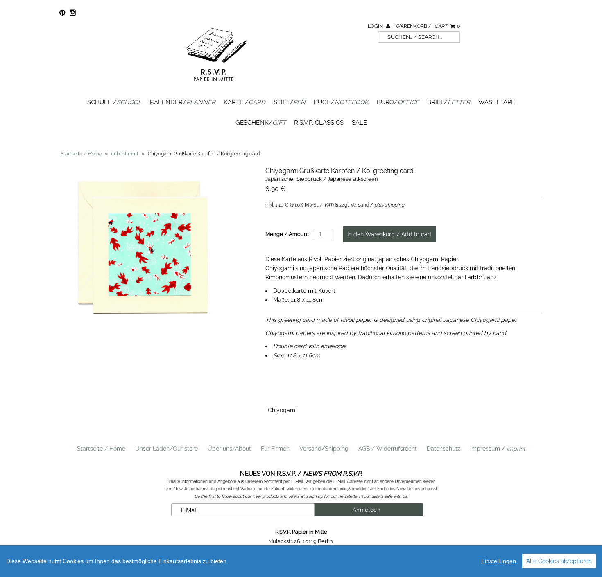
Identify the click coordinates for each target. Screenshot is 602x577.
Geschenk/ (260, 122)
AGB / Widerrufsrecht (387, 448)
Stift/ (290, 102)
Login (376, 26)
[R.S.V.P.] (216, 84)
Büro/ (398, 102)
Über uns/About (229, 448)
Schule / (114, 102)
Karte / (244, 102)
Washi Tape (496, 102)
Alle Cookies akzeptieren (559, 561)
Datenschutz (443, 448)
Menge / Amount (287, 234)
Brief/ (448, 102)
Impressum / (497, 448)
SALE (359, 122)
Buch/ (341, 102)
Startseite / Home (101, 448)
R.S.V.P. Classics (319, 122)
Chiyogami (282, 410)
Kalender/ (182, 102)
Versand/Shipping (324, 448)
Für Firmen (275, 448)
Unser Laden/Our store (166, 448)
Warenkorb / (428, 26)
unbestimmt (124, 154)
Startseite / (81, 154)
